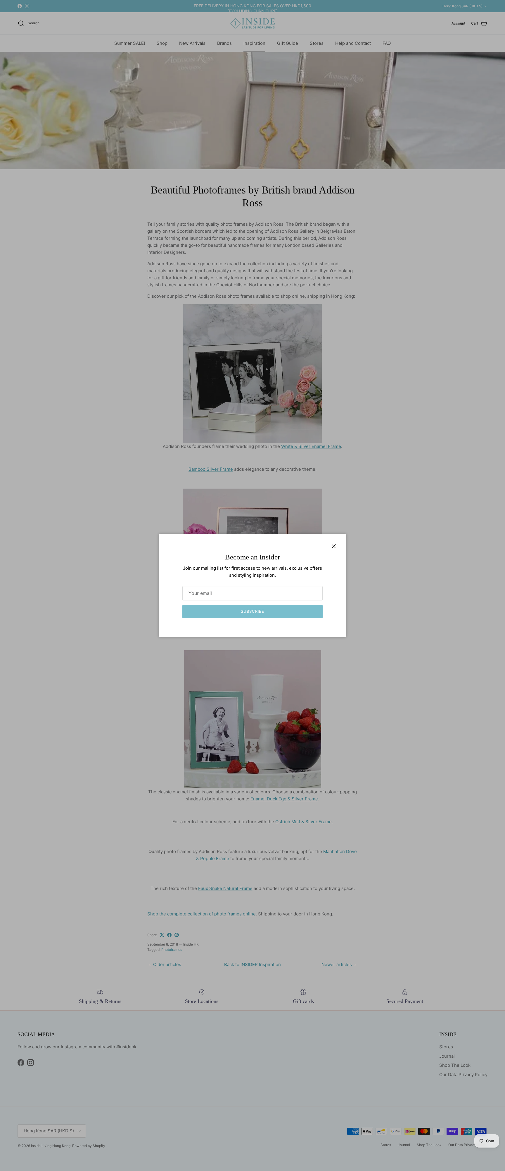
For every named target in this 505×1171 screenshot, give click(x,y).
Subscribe (252, 611)
